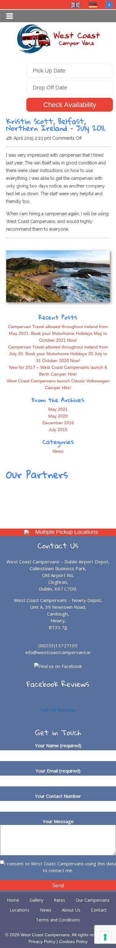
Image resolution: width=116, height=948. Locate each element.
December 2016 (58, 422)
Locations (19, 910)
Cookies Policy (73, 941)
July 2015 (58, 429)
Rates (59, 900)
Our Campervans (93, 900)
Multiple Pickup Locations (66, 532)
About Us (71, 910)
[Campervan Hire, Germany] (93, 5)
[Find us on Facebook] (109, 5)
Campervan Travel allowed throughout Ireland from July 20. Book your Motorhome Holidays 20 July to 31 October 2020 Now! (58, 353)
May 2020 (58, 416)
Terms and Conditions (58, 920)
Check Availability (69, 105)
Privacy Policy (41, 941)
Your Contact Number (58, 796)
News (58, 451)
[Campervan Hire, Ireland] (76, 5)
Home (13, 900)
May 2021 (58, 409)
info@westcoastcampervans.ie (58, 652)
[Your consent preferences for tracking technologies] (105, 937)
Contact (99, 910)
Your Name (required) (58, 745)
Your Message (58, 821)
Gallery (36, 900)
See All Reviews (58, 710)
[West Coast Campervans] (58, 37)
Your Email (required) (58, 771)
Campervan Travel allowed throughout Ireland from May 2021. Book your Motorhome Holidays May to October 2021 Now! (58, 333)
